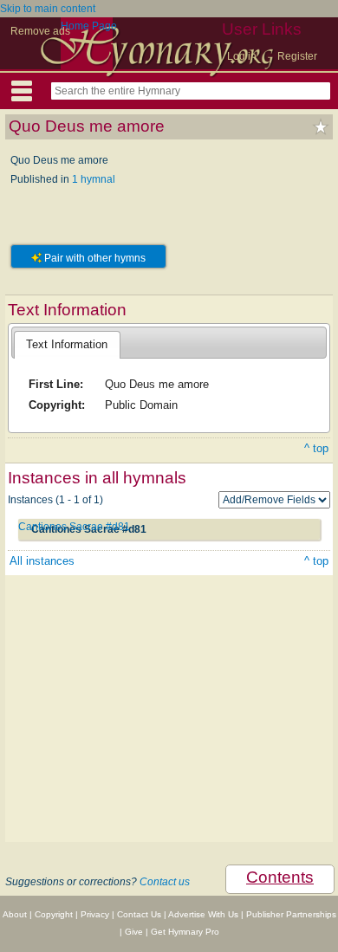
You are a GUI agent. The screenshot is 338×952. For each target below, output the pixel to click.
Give (134, 931)
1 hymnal (93, 179)
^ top (316, 448)
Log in (242, 56)
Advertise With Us (203, 914)
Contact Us (139, 914)
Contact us (165, 882)
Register (297, 56)
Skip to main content (47, 9)
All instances (42, 560)
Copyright (54, 914)
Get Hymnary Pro (185, 931)
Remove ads (40, 31)
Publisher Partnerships (291, 914)
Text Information (66, 344)
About (15, 914)
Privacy (95, 914)
